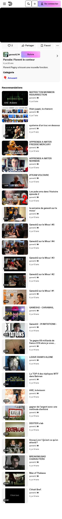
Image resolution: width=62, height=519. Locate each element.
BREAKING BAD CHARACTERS (37, 457)
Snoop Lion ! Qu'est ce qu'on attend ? (43, 441)
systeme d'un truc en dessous (44, 125)
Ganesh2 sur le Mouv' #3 (41, 258)
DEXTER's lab (36, 423)
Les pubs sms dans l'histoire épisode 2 (43, 192)
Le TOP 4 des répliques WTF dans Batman (44, 375)
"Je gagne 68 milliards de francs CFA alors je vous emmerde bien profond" (41, 341)
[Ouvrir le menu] (4, 4)
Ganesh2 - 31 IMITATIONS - (43, 324)
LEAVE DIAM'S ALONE (41, 357)
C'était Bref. (35, 489)
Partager (29, 45)
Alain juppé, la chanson (41, 109)
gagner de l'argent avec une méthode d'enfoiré (43, 408)
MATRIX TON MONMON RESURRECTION (41, 93)
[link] (11, 54)
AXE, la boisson (37, 390)
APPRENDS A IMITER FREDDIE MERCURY (40, 143)
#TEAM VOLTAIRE (39, 175)
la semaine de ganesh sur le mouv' (43, 209)
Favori (47, 45)
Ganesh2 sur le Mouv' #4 (42, 241)
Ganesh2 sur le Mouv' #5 (41, 224)
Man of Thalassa (37, 473)
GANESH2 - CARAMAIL (41, 307)
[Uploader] (35, 4)
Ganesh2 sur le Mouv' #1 (41, 291)
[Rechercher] (28, 4)
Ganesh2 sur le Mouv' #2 (41, 274)
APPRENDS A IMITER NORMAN (40, 159)
